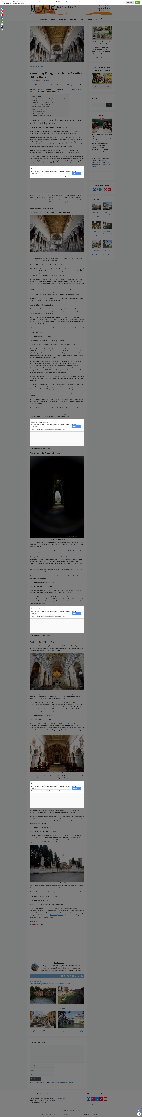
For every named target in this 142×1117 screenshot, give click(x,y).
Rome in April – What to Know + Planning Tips (70, 1031)
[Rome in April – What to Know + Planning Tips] (71, 1027)
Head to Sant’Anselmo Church (40, 113)
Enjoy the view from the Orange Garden (42, 104)
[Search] (109, 105)
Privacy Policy (62, 1098)
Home (31, 66)
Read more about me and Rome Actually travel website (102, 164)
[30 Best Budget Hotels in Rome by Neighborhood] (43, 1002)
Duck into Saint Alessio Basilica (41, 110)
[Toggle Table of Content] (65, 96)
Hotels (53, 19)
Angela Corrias (59, 963)
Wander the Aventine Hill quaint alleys (42, 115)
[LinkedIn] (2, 18)
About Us (60, 1101)
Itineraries (73, 19)
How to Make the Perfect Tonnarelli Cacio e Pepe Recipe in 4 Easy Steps (48, 985)
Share (45, 924)
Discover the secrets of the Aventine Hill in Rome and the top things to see (49, 99)
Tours (82, 19)
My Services (43, 19)
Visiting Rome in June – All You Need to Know (42, 1031)
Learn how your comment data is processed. (63, 1082)
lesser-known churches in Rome (64, 723)
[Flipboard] (2, 15)
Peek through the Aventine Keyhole (41, 106)
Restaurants (62, 19)
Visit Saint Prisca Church (39, 111)
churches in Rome (55, 256)
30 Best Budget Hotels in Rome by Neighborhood (43, 1006)
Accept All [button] (137, 2)
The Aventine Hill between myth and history (43, 100)
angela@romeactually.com (98, 1104)
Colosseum (55, 87)
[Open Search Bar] (101, 19)
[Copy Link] (2, 30)
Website (36, 638)
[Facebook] (2, 9)
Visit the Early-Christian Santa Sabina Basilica (44, 102)
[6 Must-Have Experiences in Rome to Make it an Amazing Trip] (96, 209)
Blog (97, 19)
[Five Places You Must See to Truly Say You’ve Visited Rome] (71, 1002)
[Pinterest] (2, 12)
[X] (2, 27)
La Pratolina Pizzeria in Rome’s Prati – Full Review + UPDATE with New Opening (50, 983)
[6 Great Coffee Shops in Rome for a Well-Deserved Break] (96, 228)
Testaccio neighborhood (56, 915)
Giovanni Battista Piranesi (68, 557)
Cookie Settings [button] (130, 2)
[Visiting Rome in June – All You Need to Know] (43, 1027)
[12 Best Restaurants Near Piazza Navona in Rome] (107, 209)
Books (90, 19)
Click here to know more (102, 58)
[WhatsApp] (2, 21)
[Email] (2, 24)
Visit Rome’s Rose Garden (40, 108)
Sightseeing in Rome (38, 66)
